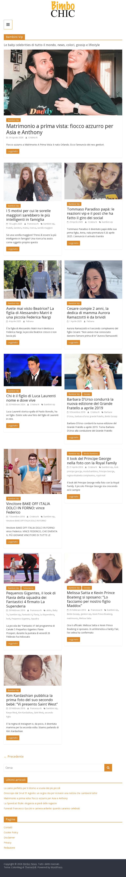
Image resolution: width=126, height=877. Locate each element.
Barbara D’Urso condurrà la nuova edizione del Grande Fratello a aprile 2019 (90, 403)
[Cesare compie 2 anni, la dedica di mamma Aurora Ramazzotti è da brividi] (93, 262)
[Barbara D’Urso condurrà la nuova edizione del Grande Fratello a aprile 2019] (93, 356)
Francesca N (33, 223)
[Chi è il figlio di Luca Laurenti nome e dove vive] (33, 356)
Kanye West (11, 712)
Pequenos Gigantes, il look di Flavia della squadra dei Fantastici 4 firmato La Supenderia (31, 599)
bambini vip (48, 223)
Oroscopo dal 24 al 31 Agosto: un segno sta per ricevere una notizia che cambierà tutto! (50, 793)
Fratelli (9, 227)
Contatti (8, 827)
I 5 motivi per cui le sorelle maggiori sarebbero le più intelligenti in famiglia (28, 215)
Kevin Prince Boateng (102, 614)
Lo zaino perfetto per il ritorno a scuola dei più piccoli (32, 788)
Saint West (38, 712)
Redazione (9, 847)
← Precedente (14, 756)
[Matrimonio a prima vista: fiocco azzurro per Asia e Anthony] (63, 51)
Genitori (17, 227)
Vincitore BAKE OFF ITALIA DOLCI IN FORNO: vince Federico (28, 508)
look (8, 618)
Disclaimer (9, 837)
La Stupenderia (47, 614)
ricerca (33, 227)
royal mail (100, 475)
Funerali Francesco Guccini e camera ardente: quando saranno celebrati (42, 808)
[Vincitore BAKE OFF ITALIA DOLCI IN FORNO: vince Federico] (33, 451)
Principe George (106, 471)
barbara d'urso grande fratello (89, 416)
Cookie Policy (11, 832)
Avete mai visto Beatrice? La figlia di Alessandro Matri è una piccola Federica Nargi (30, 312)
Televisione (28, 588)
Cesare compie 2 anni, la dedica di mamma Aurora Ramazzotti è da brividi (88, 312)
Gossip (87, 394)
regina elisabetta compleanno (81, 475)
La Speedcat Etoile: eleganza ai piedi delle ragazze (30, 803)
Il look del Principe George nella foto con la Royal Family (92, 460)
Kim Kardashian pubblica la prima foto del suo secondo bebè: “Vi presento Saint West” (32, 699)
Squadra (35, 618)
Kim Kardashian (25, 712)
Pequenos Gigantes (21, 618)
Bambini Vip (13, 120)
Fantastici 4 (27, 614)
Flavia (36, 614)
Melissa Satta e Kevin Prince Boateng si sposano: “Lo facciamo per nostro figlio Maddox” (91, 599)
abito (48, 610)
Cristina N (32, 137)
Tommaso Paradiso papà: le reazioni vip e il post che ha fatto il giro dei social (90, 213)
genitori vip (86, 614)
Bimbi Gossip (111, 416)
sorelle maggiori (45, 227)
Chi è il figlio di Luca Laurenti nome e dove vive (31, 397)
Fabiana (29, 321)
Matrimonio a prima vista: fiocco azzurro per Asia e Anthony (59, 129)
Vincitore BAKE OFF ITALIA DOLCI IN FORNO (26, 520)
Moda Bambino (91, 453)
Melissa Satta (85, 618)
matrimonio (72, 618)
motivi (25, 227)
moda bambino (90, 471)
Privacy (7, 842)
